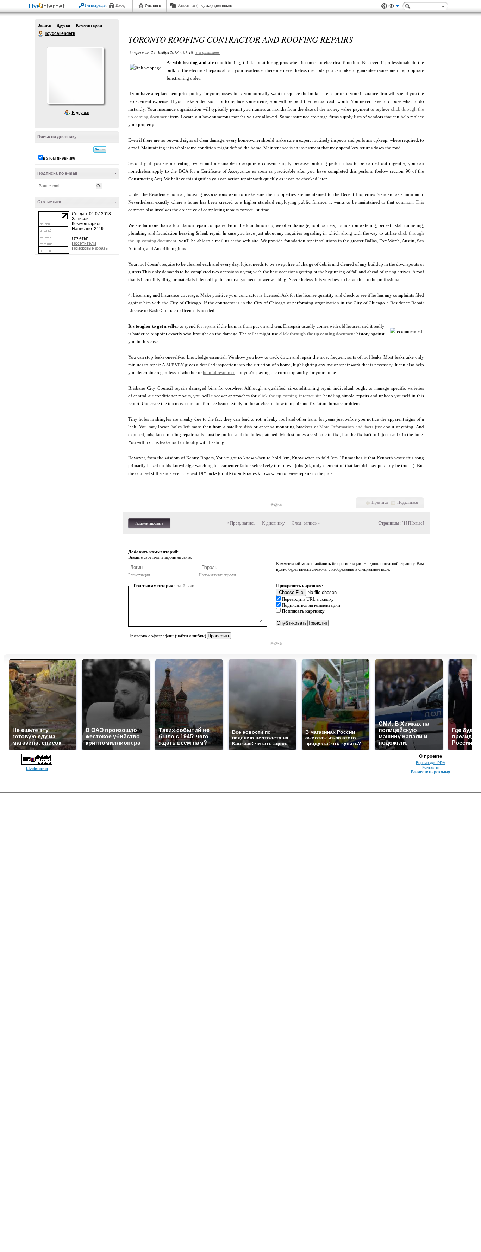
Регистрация (96, 5)
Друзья (63, 25)
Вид (393, 7)
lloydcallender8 (41, 34)
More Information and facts (346, 426)
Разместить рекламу (430, 772)
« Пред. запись (240, 523)
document (317, 333)
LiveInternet (48, 6)
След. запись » (306, 523)
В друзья (80, 112)
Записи (44, 25)
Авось (183, 5)
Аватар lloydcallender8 (75, 75)
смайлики (185, 585)
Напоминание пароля (217, 574)
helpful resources (219, 372)
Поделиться (407, 502)
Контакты (430, 767)
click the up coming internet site (290, 395)
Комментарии (89, 25)
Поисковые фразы (90, 248)
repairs (209, 326)
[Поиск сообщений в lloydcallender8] (99, 149)
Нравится (379, 502)
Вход (120, 5)
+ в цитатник (207, 52)
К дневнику (273, 523)
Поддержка (384, 6)
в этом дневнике (59, 158)
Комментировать (149, 523)
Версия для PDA (430, 763)
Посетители (84, 243)
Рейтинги (153, 5)
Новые (416, 523)
